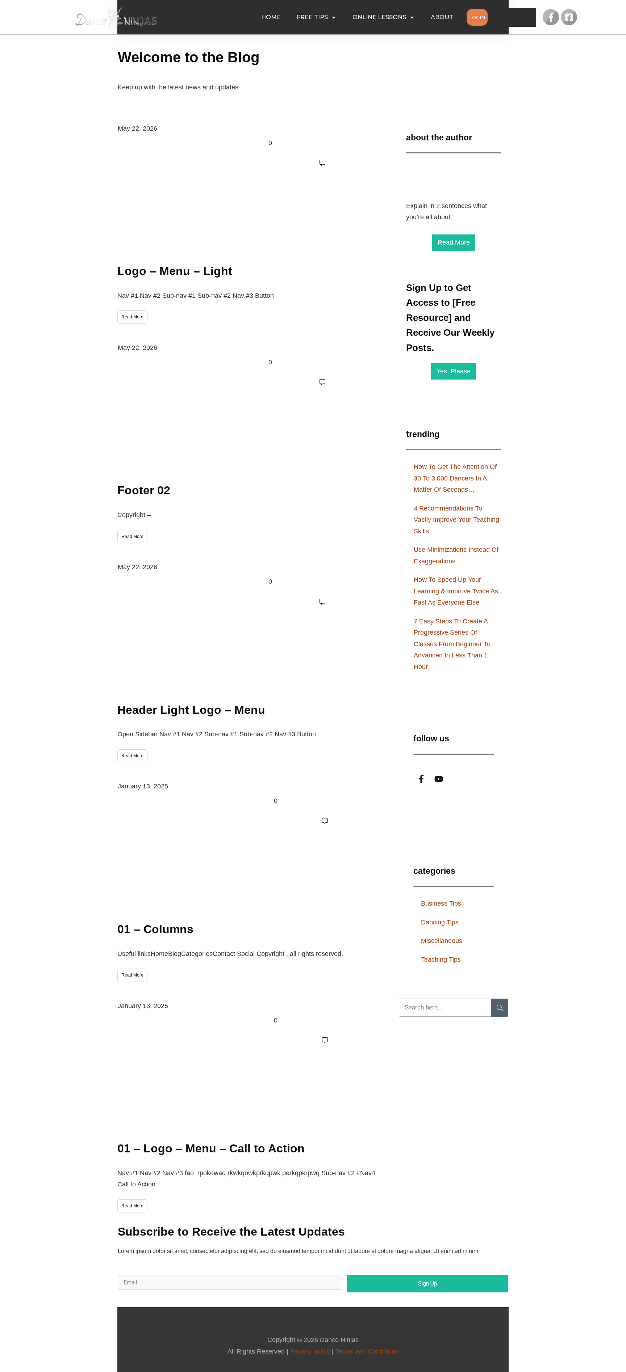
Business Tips (441, 903)
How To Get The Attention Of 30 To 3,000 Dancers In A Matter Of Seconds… (455, 478)
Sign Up (427, 1283)
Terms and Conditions (366, 1351)
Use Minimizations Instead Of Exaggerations (456, 555)
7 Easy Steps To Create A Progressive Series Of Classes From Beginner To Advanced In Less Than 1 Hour (452, 644)
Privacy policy (310, 1351)
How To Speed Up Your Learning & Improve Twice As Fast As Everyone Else (456, 591)
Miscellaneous (441, 940)
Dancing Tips (440, 922)
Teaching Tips (441, 959)
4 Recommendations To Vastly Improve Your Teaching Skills (456, 520)
